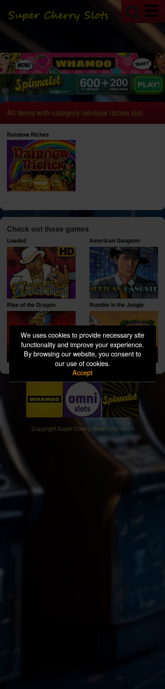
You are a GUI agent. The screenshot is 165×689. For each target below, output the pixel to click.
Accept (82, 372)
